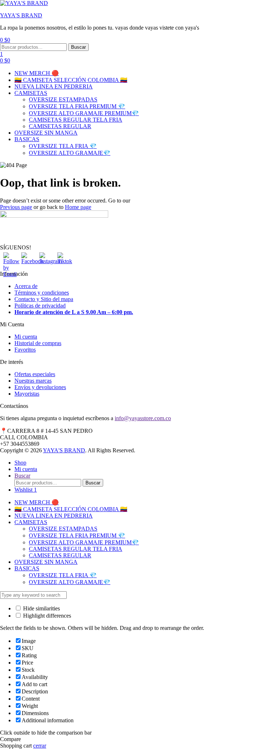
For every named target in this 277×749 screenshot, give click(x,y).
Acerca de (26, 286)
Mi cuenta (25, 337)
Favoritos (25, 350)
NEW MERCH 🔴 (36, 73)
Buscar (78, 47)
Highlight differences (46, 616)
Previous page (16, 207)
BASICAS (26, 139)
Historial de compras (37, 343)
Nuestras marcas (33, 381)
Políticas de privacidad (40, 305)
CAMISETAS (30, 93)
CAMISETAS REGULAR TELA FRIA (75, 120)
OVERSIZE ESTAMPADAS (63, 99)
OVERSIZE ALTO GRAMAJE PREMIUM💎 (84, 113)
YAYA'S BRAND (21, 15)
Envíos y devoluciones (40, 387)
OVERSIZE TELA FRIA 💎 (63, 146)
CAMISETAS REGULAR (60, 126)
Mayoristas (26, 394)
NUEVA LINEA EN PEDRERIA (53, 86)
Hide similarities (41, 608)
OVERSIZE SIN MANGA (46, 133)
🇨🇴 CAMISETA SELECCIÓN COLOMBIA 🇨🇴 (70, 80)
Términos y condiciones (41, 292)
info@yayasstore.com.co (143, 418)
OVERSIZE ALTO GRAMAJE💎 (69, 153)
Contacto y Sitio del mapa (43, 299)
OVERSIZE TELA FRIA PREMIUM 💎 (77, 106)
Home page (78, 207)
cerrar (39, 746)
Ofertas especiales (34, 374)
